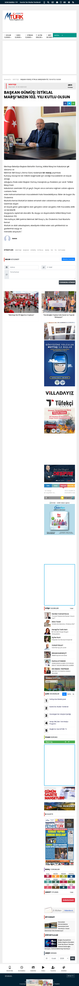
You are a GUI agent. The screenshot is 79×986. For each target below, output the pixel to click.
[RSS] (73, 2)
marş (47, 250)
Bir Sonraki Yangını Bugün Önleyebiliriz (60, 633)
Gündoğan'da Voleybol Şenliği (58, 715)
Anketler (64, 971)
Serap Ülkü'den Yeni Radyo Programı (56, 723)
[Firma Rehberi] (57, 2)
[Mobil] (44, 2)
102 (52, 250)
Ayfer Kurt (56, 637)
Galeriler (33, 971)
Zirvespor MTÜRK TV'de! (29, 2)
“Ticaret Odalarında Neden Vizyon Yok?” (63, 617)
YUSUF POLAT (57, 645)
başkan (26, 250)
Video (43, 971)
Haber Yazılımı (55, 984)
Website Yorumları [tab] (68, 259)
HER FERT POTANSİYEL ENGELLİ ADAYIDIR (61, 672)
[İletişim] (53, 2)
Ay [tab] (73, 694)
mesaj (48, 173)
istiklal (40, 250)
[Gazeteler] (65, 2)
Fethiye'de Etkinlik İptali (56, 700)
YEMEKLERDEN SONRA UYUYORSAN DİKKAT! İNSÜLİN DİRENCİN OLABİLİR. (63, 664)
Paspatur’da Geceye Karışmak (62, 640)
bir (44, 173)
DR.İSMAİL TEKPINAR (60, 669)
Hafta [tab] (69, 694)
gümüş (33, 250)
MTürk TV (71, 976)
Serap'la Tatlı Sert (59, 629)
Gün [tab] (64, 694)
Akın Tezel (56, 622)
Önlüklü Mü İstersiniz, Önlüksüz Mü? (63, 624)
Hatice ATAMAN (59, 661)
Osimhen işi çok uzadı (59, 648)
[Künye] (69, 2)
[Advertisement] (37, 26)
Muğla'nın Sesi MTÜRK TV (56, 730)
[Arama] (48, 2)
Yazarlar (53, 971)
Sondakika (21, 971)
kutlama (61, 250)
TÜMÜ (71, 608)
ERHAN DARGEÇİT (59, 653)
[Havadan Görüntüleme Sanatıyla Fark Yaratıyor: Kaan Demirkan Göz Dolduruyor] (51, 925)
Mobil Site (10, 971)
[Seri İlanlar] (61, 2)
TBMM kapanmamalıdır (59, 655)
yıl (68, 166)
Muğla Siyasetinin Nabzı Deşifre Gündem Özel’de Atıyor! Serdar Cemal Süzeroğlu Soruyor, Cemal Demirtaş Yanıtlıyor (59, 944)
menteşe (18, 250)
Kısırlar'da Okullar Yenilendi (56, 708)
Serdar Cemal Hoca (60, 614)
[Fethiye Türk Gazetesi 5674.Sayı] (59, 842)
